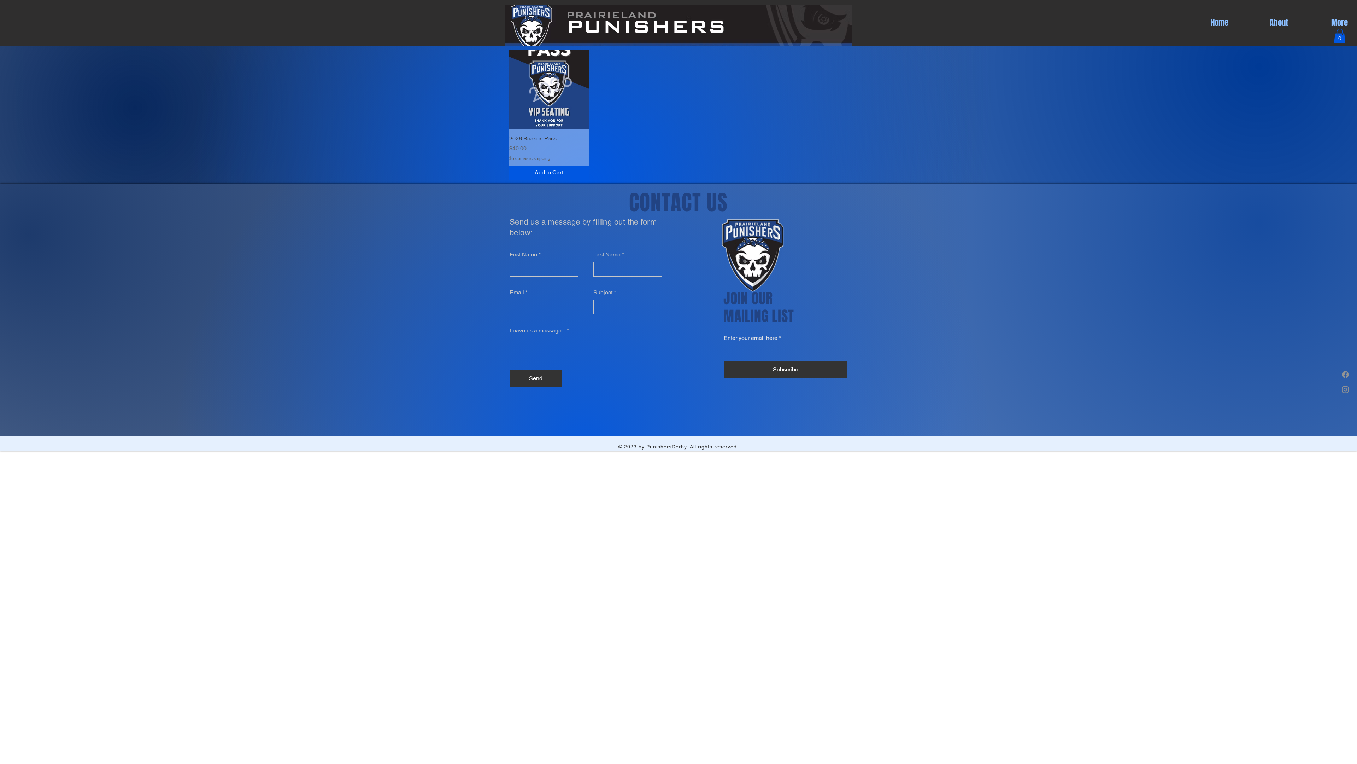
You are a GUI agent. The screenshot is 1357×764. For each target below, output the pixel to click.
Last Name (607, 254)
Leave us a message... (537, 331)
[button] (1340, 36)
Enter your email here (750, 338)
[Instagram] (1345, 389)
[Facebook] (1345, 374)
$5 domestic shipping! (530, 158)
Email (517, 292)
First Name (523, 254)
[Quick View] (549, 89)
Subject (602, 292)
